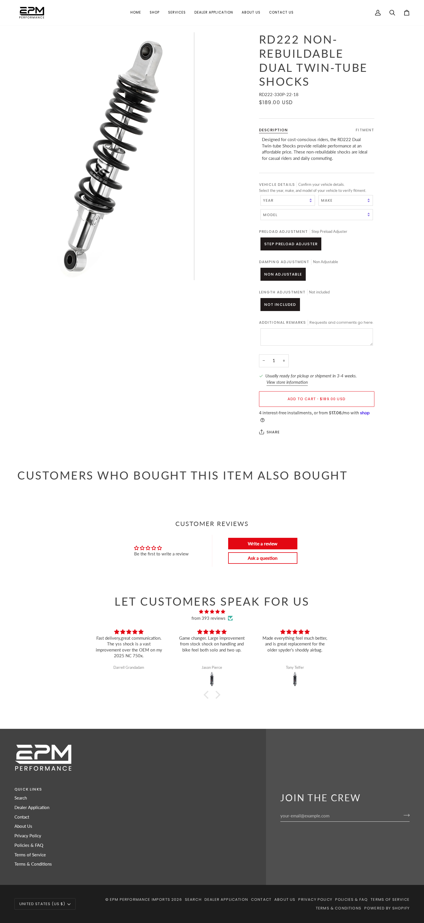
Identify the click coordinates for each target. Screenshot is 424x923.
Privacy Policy (27, 835)
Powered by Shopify (387, 908)
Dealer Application (31, 807)
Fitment (365, 130)
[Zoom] (114, 156)
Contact (21, 817)
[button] (154, 12)
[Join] (405, 815)
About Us (23, 826)
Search (20, 797)
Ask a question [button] (262, 558)
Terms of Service (30, 854)
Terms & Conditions (33, 864)
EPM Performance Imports (140, 899)
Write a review (262, 543)
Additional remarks (316, 322)
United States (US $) (42, 904)
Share (273, 432)
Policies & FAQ (28, 845)
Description (273, 130)
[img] (212, 612)
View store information (287, 382)
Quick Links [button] (28, 789)
